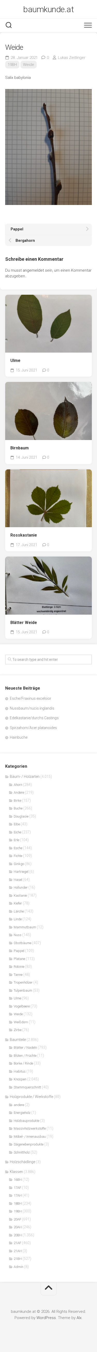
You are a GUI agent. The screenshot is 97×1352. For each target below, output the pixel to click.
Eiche (17, 832)
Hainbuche (18, 737)
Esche (18, 848)
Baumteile (18, 1040)
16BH (18, 1180)
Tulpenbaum (23, 990)
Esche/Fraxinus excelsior (30, 698)
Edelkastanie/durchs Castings (34, 718)
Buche (18, 808)
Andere (19, 792)
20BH (18, 1235)
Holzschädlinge (22, 1162)
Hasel (18, 880)
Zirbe (17, 1030)
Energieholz (22, 1113)
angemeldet (33, 270)
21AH (18, 1251)
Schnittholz (22, 1152)
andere (19, 1105)
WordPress (46, 1317)
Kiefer (18, 903)
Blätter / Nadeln (25, 1047)
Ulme (15, 360)
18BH (18, 1203)
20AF (17, 1219)
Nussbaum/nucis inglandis (32, 708)
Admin (18, 1267)
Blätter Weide (23, 622)
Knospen (20, 1079)
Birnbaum (19, 447)
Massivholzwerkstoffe (30, 1128)
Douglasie (21, 816)
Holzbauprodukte (26, 1121)
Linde (18, 919)
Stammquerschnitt (27, 1087)
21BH (18, 1259)
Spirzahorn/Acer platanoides (33, 728)
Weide (28, 64)
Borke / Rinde (23, 1063)
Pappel (19, 951)
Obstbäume (22, 943)
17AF (17, 1188)
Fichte (18, 856)
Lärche (19, 911)
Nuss (17, 935)
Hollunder (21, 887)
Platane (19, 959)
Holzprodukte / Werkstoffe (31, 1097)
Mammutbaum (25, 927)
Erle (16, 840)
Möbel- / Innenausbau (30, 1136)
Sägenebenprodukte (28, 1144)
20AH (18, 1227)
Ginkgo (19, 864)
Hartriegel (21, 872)
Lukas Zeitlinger (71, 57)
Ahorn (18, 785)
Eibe (17, 824)
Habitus (20, 1071)
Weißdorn (21, 1022)
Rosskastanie (23, 535)
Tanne (18, 975)
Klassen (16, 1172)
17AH (18, 1195)
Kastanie (20, 895)
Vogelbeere (22, 1006)
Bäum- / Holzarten (25, 776)
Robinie (19, 967)
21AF (17, 1243)
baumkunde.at (48, 9)
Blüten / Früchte (25, 1056)
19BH (12, 64)
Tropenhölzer (23, 982)
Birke (17, 800)
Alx (79, 1317)
